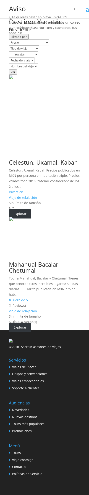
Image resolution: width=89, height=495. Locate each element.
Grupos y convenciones (29, 374)
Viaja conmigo (22, 460)
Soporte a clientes (25, 388)
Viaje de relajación (23, 197)
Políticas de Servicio (27, 474)
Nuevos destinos (24, 417)
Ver (13, 72)
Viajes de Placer (24, 367)
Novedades (20, 410)
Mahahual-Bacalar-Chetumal (34, 267)
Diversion (16, 192)
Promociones (22, 431)
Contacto (19, 467)
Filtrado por (19, 37)
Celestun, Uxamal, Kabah (43, 162)
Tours (16, 453)
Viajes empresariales (28, 381)
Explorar (20, 214)
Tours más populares (28, 424)
